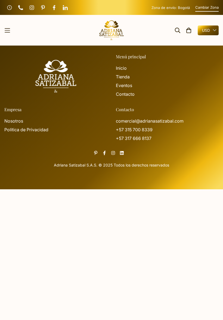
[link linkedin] (121, 153)
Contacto (125, 94)
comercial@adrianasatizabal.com (150, 121)
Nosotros (13, 121)
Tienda (123, 76)
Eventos (124, 85)
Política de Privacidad (26, 129)
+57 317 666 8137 (133, 138)
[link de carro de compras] (188, 30)
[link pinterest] (95, 153)
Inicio (121, 68)
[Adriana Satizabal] (111, 30)
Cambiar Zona (207, 7)
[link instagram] (113, 153)
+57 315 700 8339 (134, 129)
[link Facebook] (104, 153)
